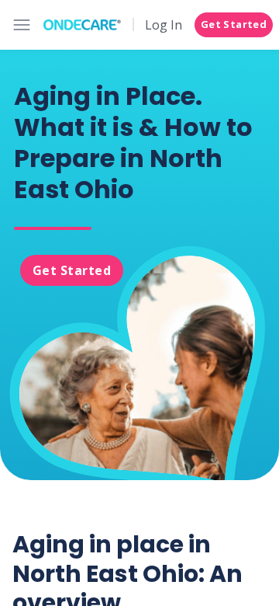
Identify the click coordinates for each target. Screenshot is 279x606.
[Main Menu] (21, 25)
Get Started (234, 24)
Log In (163, 24)
